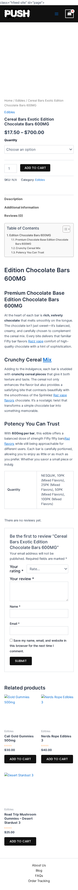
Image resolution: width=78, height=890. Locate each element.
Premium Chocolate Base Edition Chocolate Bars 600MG (41, 241)
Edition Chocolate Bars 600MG (30, 235)
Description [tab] (13, 199)
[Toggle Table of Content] (64, 229)
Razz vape (35, 341)
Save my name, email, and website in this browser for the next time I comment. (38, 646)
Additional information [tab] (21, 207)
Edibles (20, 100)
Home (8, 100)
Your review (22, 578)
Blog (39, 870)
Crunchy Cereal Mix (28, 248)
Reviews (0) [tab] (13, 216)
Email (15, 623)
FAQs (39, 876)
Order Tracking (39, 881)
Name (15, 606)
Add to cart (35, 168)
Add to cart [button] (20, 759)
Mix (47, 360)
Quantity (10, 140)
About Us (39, 865)
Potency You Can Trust (30, 252)
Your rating (16, 569)
